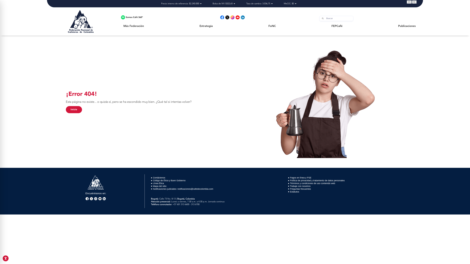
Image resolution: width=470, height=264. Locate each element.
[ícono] (87, 198)
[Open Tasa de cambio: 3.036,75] (272, 4)
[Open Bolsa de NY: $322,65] (234, 4)
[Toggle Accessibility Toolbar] (5, 258)
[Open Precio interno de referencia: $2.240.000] (201, 4)
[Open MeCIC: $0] (296, 4)
